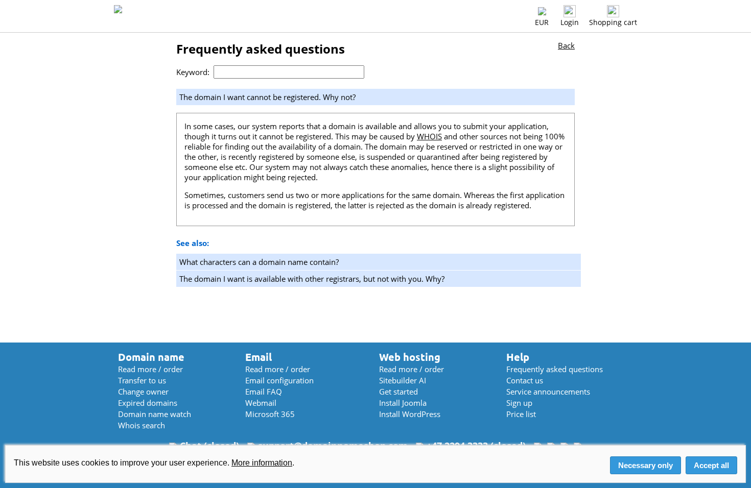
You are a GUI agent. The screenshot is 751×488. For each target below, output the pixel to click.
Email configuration (279, 380)
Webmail (260, 403)
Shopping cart (613, 22)
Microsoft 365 (270, 414)
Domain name (151, 357)
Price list (521, 414)
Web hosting (409, 357)
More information (261, 462)
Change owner (143, 391)
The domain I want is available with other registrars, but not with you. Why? (311, 279)
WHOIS (429, 136)
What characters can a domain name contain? (259, 262)
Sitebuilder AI (402, 380)
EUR (542, 22)
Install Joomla (403, 403)
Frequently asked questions (554, 369)
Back (566, 45)
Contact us (524, 380)
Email (258, 357)
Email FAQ (263, 391)
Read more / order (150, 369)
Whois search (141, 425)
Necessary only (645, 465)
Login (569, 22)
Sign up (519, 403)
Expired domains (147, 403)
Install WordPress (409, 414)
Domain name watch (154, 414)
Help (517, 357)
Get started (398, 391)
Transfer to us (142, 380)
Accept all (711, 465)
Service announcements (548, 391)
